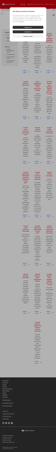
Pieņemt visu (28, 27)
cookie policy (21, 21)
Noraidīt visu (28, 32)
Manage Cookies (28, 36)
